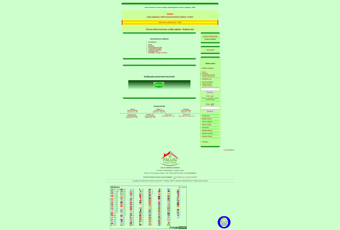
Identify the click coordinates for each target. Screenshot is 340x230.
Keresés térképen (207, 81)
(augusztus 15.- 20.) (132, 116)
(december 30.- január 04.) (186, 115)
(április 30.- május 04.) (159, 110)
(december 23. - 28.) (168, 115)
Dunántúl (205, 73)
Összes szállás (206, 84)
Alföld (204, 72)
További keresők (207, 85)
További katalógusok (208, 76)
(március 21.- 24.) (132, 110)
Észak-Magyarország (208, 74)
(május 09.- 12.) (186, 110)
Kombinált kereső (207, 83)
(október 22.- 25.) (150, 116)
